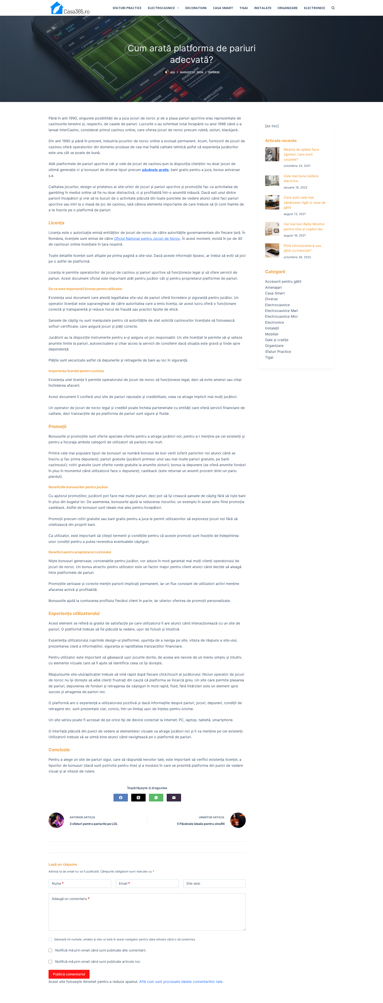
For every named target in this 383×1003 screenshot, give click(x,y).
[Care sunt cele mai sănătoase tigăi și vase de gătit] (272, 202)
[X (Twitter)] (138, 797)
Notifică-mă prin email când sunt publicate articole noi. (98, 961)
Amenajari (273, 287)
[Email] (174, 797)
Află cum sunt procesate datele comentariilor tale (180, 981)
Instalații (262, 8)
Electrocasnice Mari (281, 310)
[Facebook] (120, 797)
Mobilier (272, 334)
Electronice (314, 8)
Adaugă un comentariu (71, 899)
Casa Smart (223, 8)
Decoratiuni (196, 8)
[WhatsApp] (156, 797)
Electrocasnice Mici (281, 316)
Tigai (243, 8)
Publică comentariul (69, 974)
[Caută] (333, 7)
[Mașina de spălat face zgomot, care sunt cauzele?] (272, 154)
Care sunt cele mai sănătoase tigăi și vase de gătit (305, 202)
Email (124, 883)
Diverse (214, 72)
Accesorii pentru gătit (283, 281)
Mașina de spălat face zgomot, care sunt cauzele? (301, 154)
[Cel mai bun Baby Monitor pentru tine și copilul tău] (272, 229)
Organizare (287, 8)
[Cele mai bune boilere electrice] (272, 181)
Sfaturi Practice (127, 8)
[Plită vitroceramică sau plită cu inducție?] (272, 250)
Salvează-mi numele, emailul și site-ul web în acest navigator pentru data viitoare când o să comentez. (125, 939)
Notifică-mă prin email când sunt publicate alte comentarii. (100, 950)
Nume (58, 883)
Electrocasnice (161, 8)
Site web (193, 883)
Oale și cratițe (276, 340)
